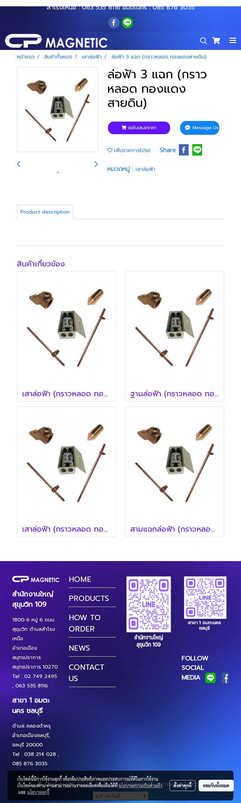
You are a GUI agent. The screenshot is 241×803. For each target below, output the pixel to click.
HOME (80, 579)
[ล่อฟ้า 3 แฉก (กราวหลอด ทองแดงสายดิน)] (57, 110)
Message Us (204, 127)
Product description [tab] (45, 212)
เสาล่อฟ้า (145, 169)
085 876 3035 (174, 7)
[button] (201, 40)
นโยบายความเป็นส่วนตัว (140, 785)
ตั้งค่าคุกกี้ (182, 785)
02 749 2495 (40, 676)
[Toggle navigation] (233, 41)
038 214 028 (40, 754)
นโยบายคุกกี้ (38, 792)
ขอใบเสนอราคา (141, 127)
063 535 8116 (101, 7)
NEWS (79, 648)
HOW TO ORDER (85, 623)
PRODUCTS (89, 598)
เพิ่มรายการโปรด (131, 150)
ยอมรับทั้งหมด (216, 785)
